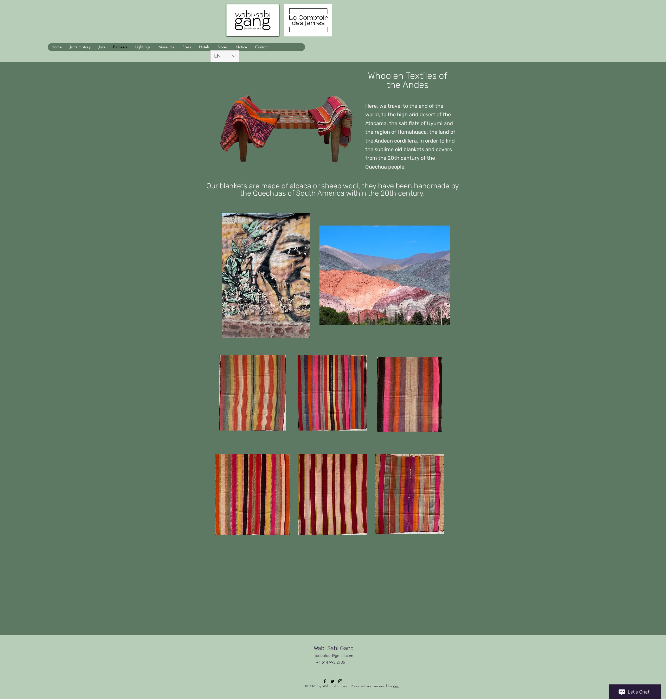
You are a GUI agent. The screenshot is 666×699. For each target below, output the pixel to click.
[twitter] (332, 681)
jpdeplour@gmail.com (334, 655)
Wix (396, 686)
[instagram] (340, 681)
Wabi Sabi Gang (334, 648)
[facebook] (324, 681)
